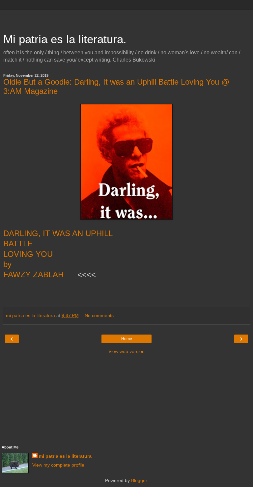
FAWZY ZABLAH (34, 274)
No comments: (100, 315)
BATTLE (18, 243)
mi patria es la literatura (65, 456)
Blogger (139, 480)
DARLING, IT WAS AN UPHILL (59, 233)
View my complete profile (58, 465)
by (8, 264)
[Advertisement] (126, 18)
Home (126, 339)
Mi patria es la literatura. (64, 39)
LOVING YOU (28, 254)
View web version (126, 351)
